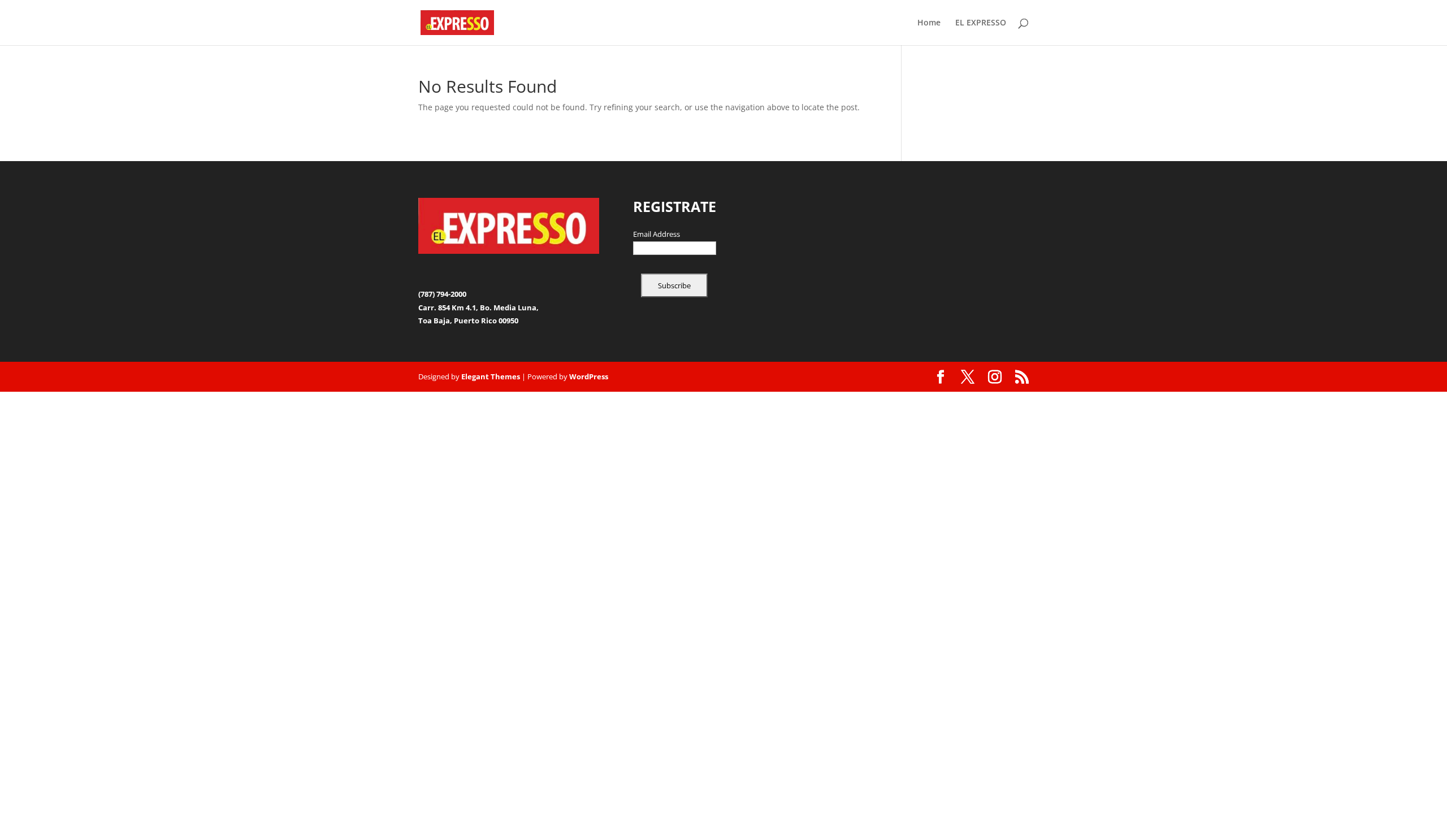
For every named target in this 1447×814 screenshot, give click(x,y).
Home (929, 23)
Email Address (656, 234)
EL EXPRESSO (980, 23)
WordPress (588, 376)
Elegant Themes (490, 376)
